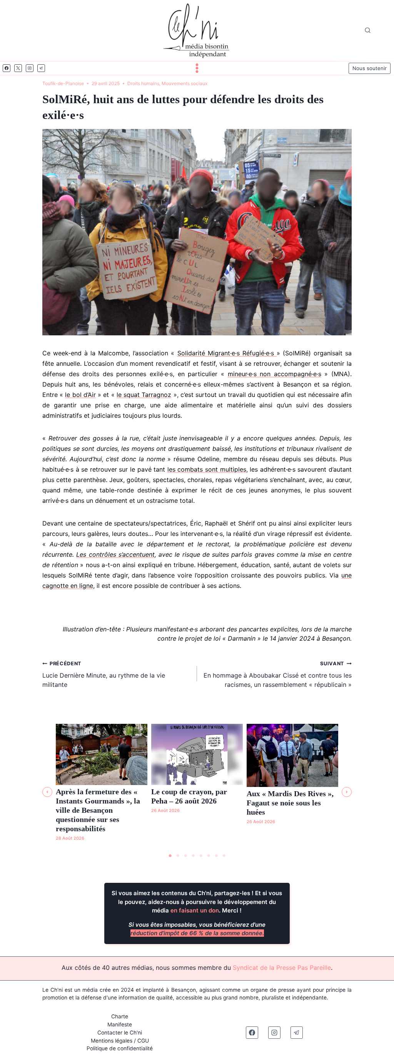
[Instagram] (29, 68)
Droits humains (143, 83)
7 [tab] (216, 856)
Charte (119, 1016)
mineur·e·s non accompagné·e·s (274, 374)
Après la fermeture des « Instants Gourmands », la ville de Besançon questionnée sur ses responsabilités (98, 810)
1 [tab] (170, 856)
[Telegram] (41, 68)
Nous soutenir (369, 68)
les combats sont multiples (206, 469)
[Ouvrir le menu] (197, 68)
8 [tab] (224, 856)
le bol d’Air (80, 394)
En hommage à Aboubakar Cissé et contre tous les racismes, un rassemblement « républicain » (278, 674)
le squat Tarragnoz (144, 394)
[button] (47, 792)
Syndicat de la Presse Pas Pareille (282, 967)
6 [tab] (208, 856)
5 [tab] (201, 856)
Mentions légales (111, 1041)
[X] (18, 68)
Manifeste (119, 1024)
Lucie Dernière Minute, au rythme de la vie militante (103, 674)
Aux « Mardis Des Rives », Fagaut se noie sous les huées (290, 802)
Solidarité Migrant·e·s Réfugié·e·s (227, 353)
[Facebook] (6, 68)
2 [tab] (178, 856)
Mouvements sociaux (184, 83)
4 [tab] (193, 856)
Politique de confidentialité (120, 1048)
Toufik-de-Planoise (63, 83)
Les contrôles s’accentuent (115, 554)
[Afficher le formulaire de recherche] (367, 30)
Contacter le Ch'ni (119, 1033)
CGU (143, 1041)
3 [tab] (185, 856)
